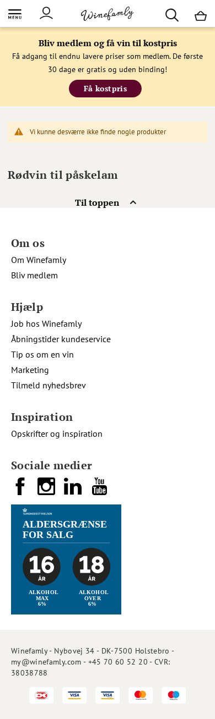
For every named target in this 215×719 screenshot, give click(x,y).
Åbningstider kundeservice (61, 338)
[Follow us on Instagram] (47, 490)
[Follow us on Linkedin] (74, 490)
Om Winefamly (38, 259)
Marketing (30, 369)
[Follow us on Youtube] (100, 490)
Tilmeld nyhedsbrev (48, 385)
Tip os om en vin (42, 354)
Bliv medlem (34, 275)
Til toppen (97, 202)
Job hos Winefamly (46, 323)
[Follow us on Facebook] (21, 490)
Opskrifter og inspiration (57, 433)
